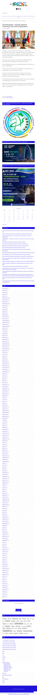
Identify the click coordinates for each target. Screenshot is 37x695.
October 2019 (4, 437)
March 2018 (4, 470)
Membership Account (5, 662)
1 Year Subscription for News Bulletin (8, 640)
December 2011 (5, 589)
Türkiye (7, 97)
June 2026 (4, 292)
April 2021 (4, 403)
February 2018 (4, 472)
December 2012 (5, 568)
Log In (3, 660)
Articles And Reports (9, 96)
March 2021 (4, 405)
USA (3, 626)
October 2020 (4, 414)
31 (13, 220)
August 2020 (4, 418)
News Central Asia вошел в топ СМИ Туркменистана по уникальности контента (16, 254)
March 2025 (4, 314)
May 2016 (4, 510)
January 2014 (4, 547)
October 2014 (4, 538)
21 (32, 216)
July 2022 (4, 375)
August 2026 (4, 288)
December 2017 (5, 476)
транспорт (16, 633)
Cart (3, 655)
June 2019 (4, 444)
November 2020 (5, 412)
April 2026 (4, 296)
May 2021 (4, 401)
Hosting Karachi (26, 693)
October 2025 (4, 301)
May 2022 (4, 378)
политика (11, 633)
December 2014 (5, 534)
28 (32, 218)
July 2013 (4, 555)
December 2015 (5, 517)
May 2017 (4, 489)
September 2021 (5, 393)
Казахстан (28, 626)
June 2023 (4, 354)
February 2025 (4, 316)
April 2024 (4, 335)
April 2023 (4, 358)
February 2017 (4, 495)
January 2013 (4, 566)
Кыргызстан (8, 628)
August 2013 (4, 553)
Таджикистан (24, 628)
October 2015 (4, 521)
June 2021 (4, 399)
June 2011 (4, 594)
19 (23, 216)
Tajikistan (4, 623)
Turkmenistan (11, 97)
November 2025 (5, 299)
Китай (4, 628)
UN (28, 623)
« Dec (3, 224)
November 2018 (5, 457)
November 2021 (5, 390)
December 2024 (5, 320)
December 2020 (5, 410)
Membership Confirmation (8, 667)
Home (3, 20)
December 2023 (5, 343)
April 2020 (4, 425)
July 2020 (4, 420)
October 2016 (4, 502)
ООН (12, 628)
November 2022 (5, 367)
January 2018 (4, 474)
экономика (21, 633)
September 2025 (5, 303)
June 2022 (4, 376)
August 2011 (4, 591)
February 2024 (4, 339)
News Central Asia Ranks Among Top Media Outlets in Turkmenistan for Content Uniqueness (17, 256)
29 (4, 220)
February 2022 (4, 384)
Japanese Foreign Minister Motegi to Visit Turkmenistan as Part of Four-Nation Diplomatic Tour (18, 261)
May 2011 (4, 596)
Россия (19, 628)
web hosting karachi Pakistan (12, 693)
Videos (3, 680)
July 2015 (4, 527)
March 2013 (4, 562)
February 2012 (4, 585)
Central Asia (15, 618)
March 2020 (4, 427)
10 (13, 214)
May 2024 (4, 333)
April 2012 (4, 581)
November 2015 (5, 519)
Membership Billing (7, 663)
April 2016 (4, 512)
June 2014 (4, 544)
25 (18, 218)
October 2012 (4, 572)
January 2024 (4, 341)
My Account (4, 673)
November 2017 (5, 478)
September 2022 (5, 371)
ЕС (21, 626)
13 (27, 214)
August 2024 (4, 328)
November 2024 (5, 322)
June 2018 (4, 465)
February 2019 (4, 452)
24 (13, 218)
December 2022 (5, 365)
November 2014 (5, 536)
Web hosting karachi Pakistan (16, 694)
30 (9, 220)
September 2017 (5, 482)
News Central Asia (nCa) (18, 4)
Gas (33, 618)
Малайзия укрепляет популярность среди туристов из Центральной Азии (15, 245)
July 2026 (4, 290)
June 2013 (4, 557)
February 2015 (4, 532)
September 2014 (5, 540)
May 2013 (4, 559)
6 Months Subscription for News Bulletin (9, 647)
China (20, 618)
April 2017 (4, 491)
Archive (3, 653)
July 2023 (4, 352)
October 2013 (4, 551)
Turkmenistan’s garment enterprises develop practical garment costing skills (15, 266)
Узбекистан (19, 631)
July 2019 (4, 442)
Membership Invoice (7, 668)
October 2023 (4, 346)
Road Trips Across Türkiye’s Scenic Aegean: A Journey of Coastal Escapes (14, 243)
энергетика (26, 633)
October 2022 (4, 369)
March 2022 (4, 382)
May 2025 (4, 311)
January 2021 (4, 408)
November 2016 (5, 500)
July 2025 (4, 307)
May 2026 (4, 294)
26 (23, 218)
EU (30, 618)
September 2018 (5, 461)
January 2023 (4, 363)
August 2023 (4, 350)
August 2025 (4, 305)
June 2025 (4, 309)
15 (4, 216)
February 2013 (4, 564)
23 (9, 218)
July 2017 (4, 485)
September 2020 (5, 416)
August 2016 (4, 506)
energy (28, 618)
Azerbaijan (9, 618)
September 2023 (5, 348)
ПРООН (16, 628)
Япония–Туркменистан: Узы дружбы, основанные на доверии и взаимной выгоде (17, 233)
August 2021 (4, 395)
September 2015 (5, 523)
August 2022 (4, 373)
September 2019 (5, 438)
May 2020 (4, 423)
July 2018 (4, 463)
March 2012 (4, 583)
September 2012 (5, 574)
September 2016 (5, 504)
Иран (24, 626)
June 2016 (4, 508)
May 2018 (4, 467)
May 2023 (4, 356)
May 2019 (4, 446)
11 (18, 214)
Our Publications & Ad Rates (7, 675)
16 (9, 216)
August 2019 (4, 440)
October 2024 (4, 324)
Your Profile (6, 671)
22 (4, 218)
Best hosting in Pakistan (25, 694)
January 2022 (4, 386)
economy (24, 618)
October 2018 (4, 459)
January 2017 (4, 497)
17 (13, 216)
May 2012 (4, 579)
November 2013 (5, 549)
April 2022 (4, 380)
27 (27, 218)
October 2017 (4, 480)
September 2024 (5, 326)
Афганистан (18, 626)
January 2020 (4, 431)
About (3, 651)
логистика (6, 633)
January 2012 (4, 587)
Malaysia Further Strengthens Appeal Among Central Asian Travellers (13, 247)
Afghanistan (5, 618)
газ (3, 633)
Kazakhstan (7, 621)
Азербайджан (13, 626)
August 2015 (4, 525)
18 (18, 216)
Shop (3, 677)
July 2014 (4, 542)
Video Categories (5, 678)
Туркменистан (7, 631)
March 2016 (4, 514)
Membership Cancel (7, 665)
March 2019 (4, 450)
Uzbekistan (7, 626)
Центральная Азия (27, 631)
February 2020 (4, 429)
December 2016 (5, 499)
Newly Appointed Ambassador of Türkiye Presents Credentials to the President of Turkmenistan (18, 252)
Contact (3, 658)
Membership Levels (7, 670)
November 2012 (5, 570)
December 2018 (5, 455)
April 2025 (4, 313)
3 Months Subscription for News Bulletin (9, 643)
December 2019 (5, 433)
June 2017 (4, 487)
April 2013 (4, 561)
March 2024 (4, 337)
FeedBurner (21, 611)
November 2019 (5, 435)
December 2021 (5, 388)
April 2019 (4, 448)
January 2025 (4, 318)
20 (27, 216)
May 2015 (4, 529)
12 (23, 214)
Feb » (6, 224)
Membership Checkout (7, 666)
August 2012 (4, 576)
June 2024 (4, 331)
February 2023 (4, 361)
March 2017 (4, 493)
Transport (11, 623)
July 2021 (4, 397)
